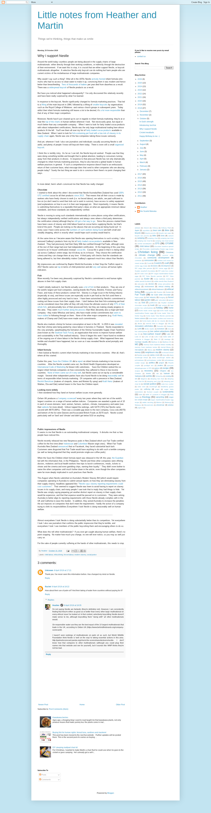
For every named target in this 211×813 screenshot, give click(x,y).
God (143, 303)
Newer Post (43, 705)
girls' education (160, 300)
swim (140, 394)
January (143, 170)
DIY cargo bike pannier (143, 268)
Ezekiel (168, 292)
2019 (140, 104)
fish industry (151, 297)
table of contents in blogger (156, 394)
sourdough (153, 386)
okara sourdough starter (161, 357)
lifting (44, 104)
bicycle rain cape (165, 233)
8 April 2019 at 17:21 (62, 570)
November (144, 115)
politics (152, 363)
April (142, 159)
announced (63, 446)
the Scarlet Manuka (148, 211)
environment (149, 286)
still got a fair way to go (84, 221)
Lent (139, 329)
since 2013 (79, 195)
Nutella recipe (142, 355)
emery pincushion (164, 284)
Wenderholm (148, 405)
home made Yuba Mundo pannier (158, 316)
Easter (147, 279)
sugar (157, 389)
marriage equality (141, 342)
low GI (137, 334)
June (142, 151)
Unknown (49, 570)
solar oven (142, 386)
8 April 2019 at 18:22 (60, 587)
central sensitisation (144, 243)
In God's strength (146, 122)
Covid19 (157, 263)
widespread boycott (57, 87)
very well (97, 267)
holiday (159, 307)
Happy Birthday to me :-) (149, 136)
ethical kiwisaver (158, 289)
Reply (47, 578)
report (80, 361)
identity (170, 321)
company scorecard (67, 398)
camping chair (153, 238)
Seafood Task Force (64, 333)
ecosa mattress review (162, 279)
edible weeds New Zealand (163, 281)
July (142, 148)
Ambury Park (166, 228)
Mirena (150, 350)
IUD (169, 323)
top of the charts (52, 122)
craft (167, 263)
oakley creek (155, 355)
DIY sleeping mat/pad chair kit (65, 747)
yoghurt (140, 408)
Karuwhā (160, 326)
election (151, 284)
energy (137, 286)
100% (121, 193)
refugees (163, 371)
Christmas (169, 252)
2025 (140, 83)
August (143, 144)
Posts (43, 775)
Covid (149, 263)
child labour (49, 555)
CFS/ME (169, 243)
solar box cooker (167, 384)
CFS (157, 243)
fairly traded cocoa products (98, 130)
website (45, 407)
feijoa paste (139, 297)
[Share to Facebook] (81, 550)
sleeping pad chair (154, 381)
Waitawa (138, 405)
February (144, 166)
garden (148, 300)
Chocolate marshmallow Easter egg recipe (157, 249)
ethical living (58, 555)
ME (136, 344)
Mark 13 (157, 339)
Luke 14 (148, 337)
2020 (140, 101)
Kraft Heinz (117, 315)
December (144, 111)
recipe (166, 368)
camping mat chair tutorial (164, 241)
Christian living (148, 252)
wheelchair (160, 405)
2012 (140, 192)
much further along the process (72, 310)
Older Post (120, 705)
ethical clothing (164, 286)
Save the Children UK (62, 361)
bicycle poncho (150, 233)
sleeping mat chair (157, 379)
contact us (141, 56)
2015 (140, 181)
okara (165, 355)
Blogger (110, 793)
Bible (167, 230)
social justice (92, 555)
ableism (137, 228)
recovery (148, 370)
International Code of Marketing (51, 367)
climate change (147, 255)
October (143, 119)
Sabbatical (139, 376)
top (59, 267)
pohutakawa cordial (154, 360)
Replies (51, 600)
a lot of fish (89, 287)
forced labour (69, 555)
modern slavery (80, 555)
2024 (140, 86)
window (170, 405)
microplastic (139, 350)
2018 (140, 108)
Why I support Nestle (148, 129)
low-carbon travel (152, 334)
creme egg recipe (141, 266)
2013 (140, 189)
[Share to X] (78, 550)
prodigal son (149, 365)
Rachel (48, 587)
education (141, 284)
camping (140, 238)
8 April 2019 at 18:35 (72, 605)
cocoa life (81, 250)
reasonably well (114, 375)
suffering (147, 389)
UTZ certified (43, 195)
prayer (161, 363)
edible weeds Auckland (143, 281)
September (145, 141)
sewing (168, 376)
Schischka (159, 376)
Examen (160, 292)
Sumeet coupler (153, 392)
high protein (162, 305)
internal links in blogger (155, 323)
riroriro (148, 373)
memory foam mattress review (146, 347)
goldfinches (153, 303)
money (138, 352)
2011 (140, 196)
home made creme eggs (148, 310)
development (166, 266)
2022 (140, 94)
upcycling (160, 397)
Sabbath (167, 373)
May (142, 155)
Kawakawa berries (60, 717)
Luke (168, 334)
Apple (137, 230)
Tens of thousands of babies (74, 84)
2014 (140, 185)
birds (163, 236)
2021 (140, 97)
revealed (118, 324)
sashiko (149, 376)
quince (156, 368)
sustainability (167, 392)
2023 (140, 90)
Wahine (159, 402)
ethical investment (141, 289)
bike (154, 236)
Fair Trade (140, 294)
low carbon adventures (159, 331)
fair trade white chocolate (161, 295)
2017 (140, 174)
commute (138, 260)
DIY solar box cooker (165, 271)
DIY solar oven (142, 273)
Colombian (82, 444)
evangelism (150, 292)
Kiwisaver (170, 326)
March (143, 162)
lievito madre (149, 329)
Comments (46, 780)
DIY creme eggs (161, 268)
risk (157, 373)
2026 (140, 79)
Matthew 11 (155, 342)
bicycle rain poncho (142, 236)
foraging (162, 297)
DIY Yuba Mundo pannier (152, 276)
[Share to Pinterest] (84, 550)
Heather (55, 605)
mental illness (166, 347)
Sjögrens (144, 379)
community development (158, 258)
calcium (170, 236)
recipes (137, 371)
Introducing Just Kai (147, 125)
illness (140, 323)
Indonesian (68, 444)
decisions (154, 266)
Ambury (155, 228)
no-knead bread (167, 352)
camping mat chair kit (144, 241)
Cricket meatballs (146, 132)
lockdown (160, 329)
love (169, 329)
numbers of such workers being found (86, 230)
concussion (149, 260)
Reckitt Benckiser (45, 381)
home (171, 308)
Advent (146, 228)
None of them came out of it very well (64, 373)
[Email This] (72, 550)
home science (140, 318)
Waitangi (168, 402)
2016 (140, 178)
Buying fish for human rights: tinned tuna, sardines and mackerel (79, 732)
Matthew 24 (166, 342)
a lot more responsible (110, 110)
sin (136, 379)
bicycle (138, 233)
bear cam (157, 230)
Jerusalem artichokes (144, 326)
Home (82, 705)
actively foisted (98, 79)
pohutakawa (139, 360)
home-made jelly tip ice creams (153, 321)
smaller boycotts (100, 104)
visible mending (147, 402)
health (152, 305)
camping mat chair (166, 238)
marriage (167, 339)
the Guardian (117, 458)
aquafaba (146, 230)
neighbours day (151, 352)
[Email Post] (68, 551)
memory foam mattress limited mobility (157, 344)
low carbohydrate (141, 331)
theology (146, 397)
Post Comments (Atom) (58, 709)
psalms (160, 365)
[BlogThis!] (75, 550)
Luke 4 (157, 337)
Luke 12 (138, 337)
